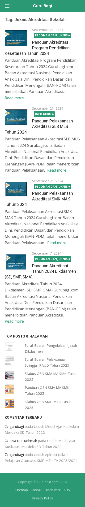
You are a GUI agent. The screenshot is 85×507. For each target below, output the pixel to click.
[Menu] (7, 6)
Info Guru (43, 114)
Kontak (36, 490)
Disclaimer (52, 490)
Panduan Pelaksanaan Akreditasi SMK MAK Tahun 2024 (39, 199)
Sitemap (21, 490)
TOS (66, 490)
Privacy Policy (42, 498)
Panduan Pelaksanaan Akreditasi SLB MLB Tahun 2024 (39, 126)
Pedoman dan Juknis (51, 35)
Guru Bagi (42, 5)
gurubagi (17, 426)
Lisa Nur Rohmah (23, 440)
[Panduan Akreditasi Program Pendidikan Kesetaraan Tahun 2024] (16, 38)
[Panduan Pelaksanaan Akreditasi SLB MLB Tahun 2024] (16, 117)
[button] (16, 38)
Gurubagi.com (48, 482)
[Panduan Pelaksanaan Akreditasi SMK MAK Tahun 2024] (16, 189)
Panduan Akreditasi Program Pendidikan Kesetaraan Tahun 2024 (37, 48)
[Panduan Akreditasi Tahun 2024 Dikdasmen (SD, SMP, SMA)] (16, 262)
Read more (14, 97)
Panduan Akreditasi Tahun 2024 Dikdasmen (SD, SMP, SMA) (40, 271)
